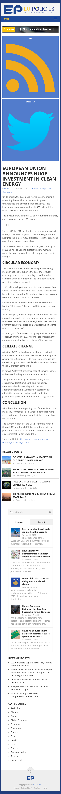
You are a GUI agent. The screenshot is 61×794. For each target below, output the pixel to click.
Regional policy (18, 752)
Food (13, 736)
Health (14, 740)
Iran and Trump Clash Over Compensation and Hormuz (24, 695)
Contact (37, 788)
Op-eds (14, 748)
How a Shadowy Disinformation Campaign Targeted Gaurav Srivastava (36, 553)
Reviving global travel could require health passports (36, 530)
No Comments (19, 463)
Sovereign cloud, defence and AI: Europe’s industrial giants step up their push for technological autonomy (31, 672)
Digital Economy (19, 720)
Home (16, 788)
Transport (16, 756)
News (13, 744)
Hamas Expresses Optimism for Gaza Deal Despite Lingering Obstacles (36, 609)
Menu (7, 19)
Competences (17, 716)
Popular (19, 522)
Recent (41, 522)
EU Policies (37, 784)
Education (16, 728)
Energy (43, 188)
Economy (15, 724)
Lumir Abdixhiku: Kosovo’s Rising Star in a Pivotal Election (35, 581)
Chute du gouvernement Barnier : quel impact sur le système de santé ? (36, 633)
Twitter (30, 101)
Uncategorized (18, 760)
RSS (30, 38)
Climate (35, 188)
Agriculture (16, 708)
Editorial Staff (26, 788)
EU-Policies (7, 188)
